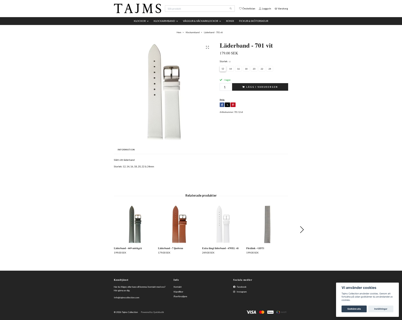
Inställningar (380, 309)
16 (238, 76)
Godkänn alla (354, 309)
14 (230, 76)
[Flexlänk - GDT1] (267, 231)
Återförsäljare (180, 303)
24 (270, 76)
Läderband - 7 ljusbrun (170, 255)
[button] (302, 236)
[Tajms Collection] (157, 10)
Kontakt (178, 294)
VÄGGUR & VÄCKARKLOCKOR (200, 28)
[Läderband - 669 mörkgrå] (135, 231)
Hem (179, 39)
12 (223, 76)
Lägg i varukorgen (262, 94)
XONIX (230, 28)
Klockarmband (193, 39)
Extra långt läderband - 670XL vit (220, 255)
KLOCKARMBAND (164, 28)
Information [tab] (126, 157)
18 (246, 76)
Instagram (241, 299)
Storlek (225, 68)
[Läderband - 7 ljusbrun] (179, 231)
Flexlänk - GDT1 (255, 255)
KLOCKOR (140, 28)
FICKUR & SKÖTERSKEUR (253, 28)
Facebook (241, 294)
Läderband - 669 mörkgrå (128, 255)
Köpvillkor (178, 299)
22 (262, 76)
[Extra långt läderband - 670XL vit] (223, 231)
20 (254, 76)
